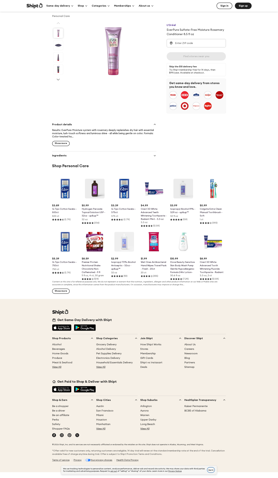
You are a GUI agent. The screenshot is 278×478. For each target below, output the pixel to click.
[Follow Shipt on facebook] (54, 435)
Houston (101, 419)
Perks (55, 419)
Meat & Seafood (62, 362)
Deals (143, 367)
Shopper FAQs (61, 428)
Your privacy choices (101, 460)
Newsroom (191, 353)
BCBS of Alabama (195, 410)
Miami (99, 415)
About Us (190, 344)
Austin (100, 406)
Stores (144, 349)
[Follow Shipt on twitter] (77, 435)
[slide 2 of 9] (58, 45)
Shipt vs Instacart (151, 362)
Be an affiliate (60, 415)
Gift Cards (146, 358)
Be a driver (58, 410)
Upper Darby (148, 419)
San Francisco (104, 410)
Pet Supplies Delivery (109, 353)
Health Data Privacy (127, 460)
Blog (187, 358)
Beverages (58, 349)
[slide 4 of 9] (58, 69)
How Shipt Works (150, 344)
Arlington (146, 406)
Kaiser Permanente (196, 406)
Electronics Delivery (108, 358)
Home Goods (60, 353)
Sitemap (189, 367)
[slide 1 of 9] (58, 33)
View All (56, 367)
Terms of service (61, 460)
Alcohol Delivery (106, 349)
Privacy (78, 460)
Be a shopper (60, 406)
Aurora (144, 410)
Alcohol (56, 344)
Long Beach (147, 424)
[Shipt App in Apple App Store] (61, 327)
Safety (56, 424)
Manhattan (103, 424)
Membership (148, 353)
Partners (189, 362)
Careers (189, 349)
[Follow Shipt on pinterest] (69, 435)
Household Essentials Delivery (114, 362)
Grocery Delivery (106, 344)
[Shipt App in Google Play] (85, 327)
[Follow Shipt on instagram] (62, 435)
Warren (144, 415)
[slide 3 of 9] (58, 57)
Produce (57, 358)
